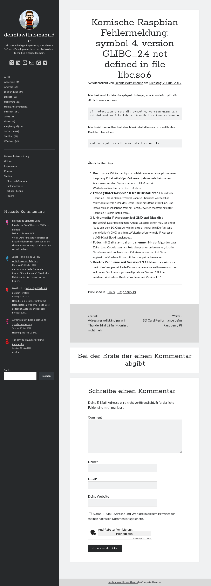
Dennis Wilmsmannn (129, 83)
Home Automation (14, 106)
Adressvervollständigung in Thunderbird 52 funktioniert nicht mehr (108, 325)
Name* (93, 462)
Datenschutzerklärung (16, 156)
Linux (7, 121)
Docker (8, 96)
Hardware (9, 101)
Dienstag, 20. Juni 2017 (165, 83)
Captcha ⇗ (142, 538)
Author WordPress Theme (123, 582)
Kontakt (8, 171)
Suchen (8, 370)
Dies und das (11, 91)
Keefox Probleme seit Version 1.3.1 (120, 262)
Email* (92, 479)
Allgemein (9, 81)
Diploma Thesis (15, 185)
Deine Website (98, 496)
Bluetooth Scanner (17, 180)
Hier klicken (124, 533)
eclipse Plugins (15, 190)
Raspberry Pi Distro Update (114, 173)
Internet (8, 111)
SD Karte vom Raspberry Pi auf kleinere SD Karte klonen (30, 225)
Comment (95, 417)
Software (9, 131)
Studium (8, 136)
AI (5, 76)
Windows (9, 141)
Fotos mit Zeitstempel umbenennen (120, 242)
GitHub (8, 161)
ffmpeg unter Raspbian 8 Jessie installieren (125, 193)
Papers (10, 195)
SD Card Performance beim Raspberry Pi (162, 322)
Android (8, 86)
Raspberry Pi (11, 126)
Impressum (10, 166)
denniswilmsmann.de (29, 38)
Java (6, 116)
